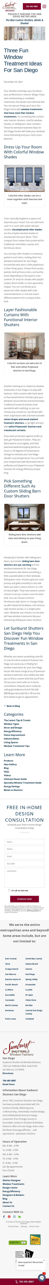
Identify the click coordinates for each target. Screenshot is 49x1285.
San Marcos (10, 974)
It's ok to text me (19, 890)
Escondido (10, 995)
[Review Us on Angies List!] (18, 1243)
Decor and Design (13, 727)
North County (11, 1005)
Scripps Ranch (11, 969)
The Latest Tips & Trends (17, 720)
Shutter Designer (12, 1180)
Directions (8, 1073)
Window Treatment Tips (17, 746)
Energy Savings (12, 786)
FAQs (6, 771)
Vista (7, 964)
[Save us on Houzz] (19, 1217)
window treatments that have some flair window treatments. (23, 113)
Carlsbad (29, 1019)
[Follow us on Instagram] (14, 1217)
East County (11, 958)
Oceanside (30, 984)
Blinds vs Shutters (13, 790)
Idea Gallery (10, 764)
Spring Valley (31, 979)
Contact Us (8, 1206)
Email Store (9, 1084)
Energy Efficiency (12, 731)
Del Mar (29, 1005)
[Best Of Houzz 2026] (35, 1239)
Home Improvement (14, 735)
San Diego (30, 974)
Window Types (11, 724)
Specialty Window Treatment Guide (22, 782)
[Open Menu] (44, 6)
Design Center (10, 1187)
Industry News (11, 738)
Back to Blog (13, 706)
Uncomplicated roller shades (27, 229)
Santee (28, 969)
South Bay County (33, 958)
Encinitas (9, 1010)
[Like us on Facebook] (4, 1217)
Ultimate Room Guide (15, 779)
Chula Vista (30, 1000)
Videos (7, 775)
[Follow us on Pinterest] (9, 1217)
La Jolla (28, 989)
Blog (6, 768)
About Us (7, 1202)
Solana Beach (31, 964)
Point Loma (10, 1019)
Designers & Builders (13, 1195)
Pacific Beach (11, 984)
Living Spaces (11, 742)
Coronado (9, 1000)
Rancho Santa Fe (13, 979)
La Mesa (9, 989)
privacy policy (33, 911)
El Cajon (29, 995)
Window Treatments (13, 1184)
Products (8, 760)
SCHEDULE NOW (24, 899)
